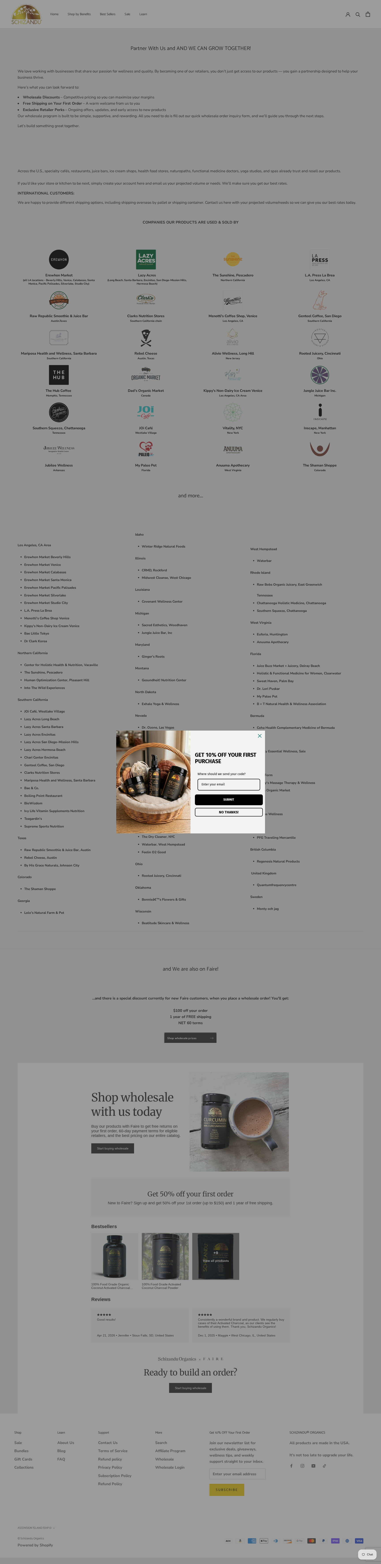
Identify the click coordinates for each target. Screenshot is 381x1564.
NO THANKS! (229, 812)
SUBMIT (228, 799)
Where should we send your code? (221, 774)
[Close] (259, 736)
